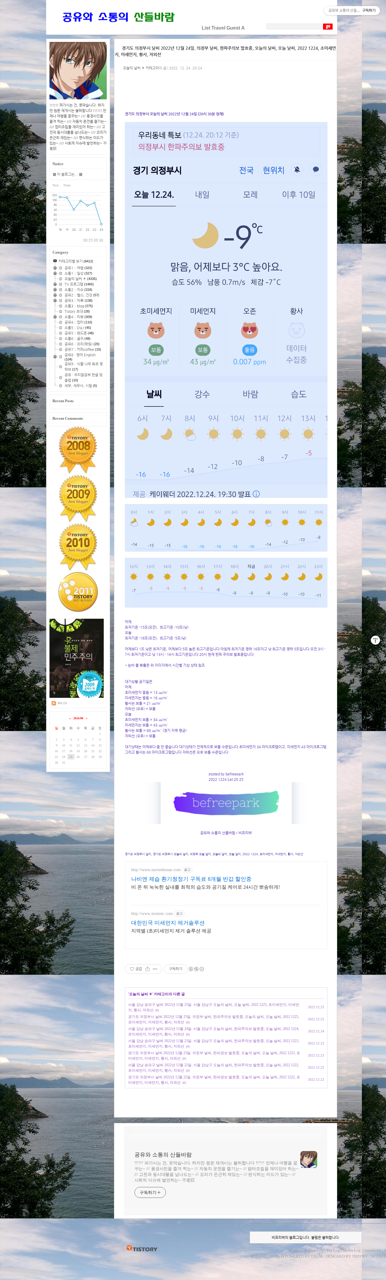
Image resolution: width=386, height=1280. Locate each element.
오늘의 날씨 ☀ (140, 994)
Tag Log (333, 1250)
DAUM (317, 1256)
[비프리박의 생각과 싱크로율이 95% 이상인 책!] (76, 697)
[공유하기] (147, 969)
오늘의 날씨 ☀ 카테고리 (141, 68)
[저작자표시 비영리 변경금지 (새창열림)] (196, 969)
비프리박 (258, 1256)
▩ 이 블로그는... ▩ (67, 174)
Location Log (312, 1250)
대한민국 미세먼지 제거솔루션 (168, 923)
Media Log (352, 1250)
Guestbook (372, 1250)
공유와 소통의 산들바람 (163, 1155)
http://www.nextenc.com (152, 913)
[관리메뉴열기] (375, 640)
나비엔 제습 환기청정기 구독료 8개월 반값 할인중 (191, 879)
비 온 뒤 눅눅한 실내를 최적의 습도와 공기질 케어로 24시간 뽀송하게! (205, 887)
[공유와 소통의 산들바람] (118, 28)
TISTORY (142, 1248)
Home (294, 1250)
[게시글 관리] (155, 969)
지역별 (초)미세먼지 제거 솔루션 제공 (171, 930)
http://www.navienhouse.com (156, 870)
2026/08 (78, 718)
